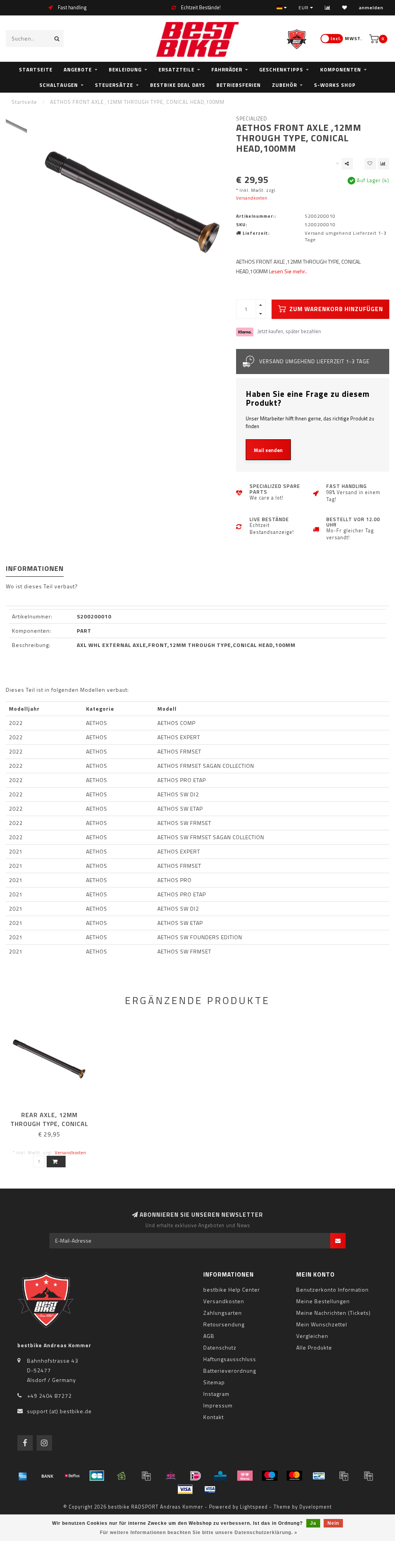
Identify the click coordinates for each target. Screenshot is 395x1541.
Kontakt (213, 1417)
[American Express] (22, 1476)
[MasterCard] (294, 1476)
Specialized (251, 118)
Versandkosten (252, 198)
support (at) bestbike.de (59, 1411)
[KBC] (220, 1476)
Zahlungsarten (222, 1313)
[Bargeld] (121, 1476)
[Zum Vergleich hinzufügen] (383, 163)
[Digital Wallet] (146, 1476)
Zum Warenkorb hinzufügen (335, 309)
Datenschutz (219, 1347)
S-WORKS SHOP (335, 85)
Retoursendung (224, 1324)
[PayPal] (343, 1476)
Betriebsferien (238, 85)
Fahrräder (226, 69)
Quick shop (53, 1112)
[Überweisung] (47, 1476)
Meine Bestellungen (323, 1301)
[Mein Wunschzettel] (344, 7)
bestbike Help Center (231, 1289)
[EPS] (171, 1476)
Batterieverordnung (229, 1371)
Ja (313, 1523)
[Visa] (185, 1489)
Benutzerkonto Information (332, 1289)
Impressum (218, 1405)
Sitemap (214, 1382)
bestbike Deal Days (177, 85)
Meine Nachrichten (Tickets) (333, 1313)
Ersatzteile (176, 69)
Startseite (35, 69)
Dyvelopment (315, 1507)
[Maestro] (269, 1476)
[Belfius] (72, 1476)
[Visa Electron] (209, 1489)
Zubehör (284, 85)
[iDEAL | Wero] (195, 1476)
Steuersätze (114, 85)
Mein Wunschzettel (321, 1324)
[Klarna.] (245, 1476)
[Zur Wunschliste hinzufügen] (370, 163)
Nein (333, 1523)
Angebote (78, 69)
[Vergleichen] (328, 7)
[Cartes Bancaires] (96, 1476)
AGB (208, 1336)
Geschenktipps (281, 69)
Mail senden (268, 450)
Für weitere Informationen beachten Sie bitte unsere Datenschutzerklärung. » (198, 1532)
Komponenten (340, 69)
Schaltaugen (58, 85)
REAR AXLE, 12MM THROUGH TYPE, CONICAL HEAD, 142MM (49, 1123)
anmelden (371, 7)
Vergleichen (312, 1336)
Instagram (216, 1394)
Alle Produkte (314, 1347)
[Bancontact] (319, 1476)
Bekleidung (125, 69)
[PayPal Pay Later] (368, 1476)
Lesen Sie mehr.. (288, 271)
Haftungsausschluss (229, 1359)
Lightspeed (254, 1507)
